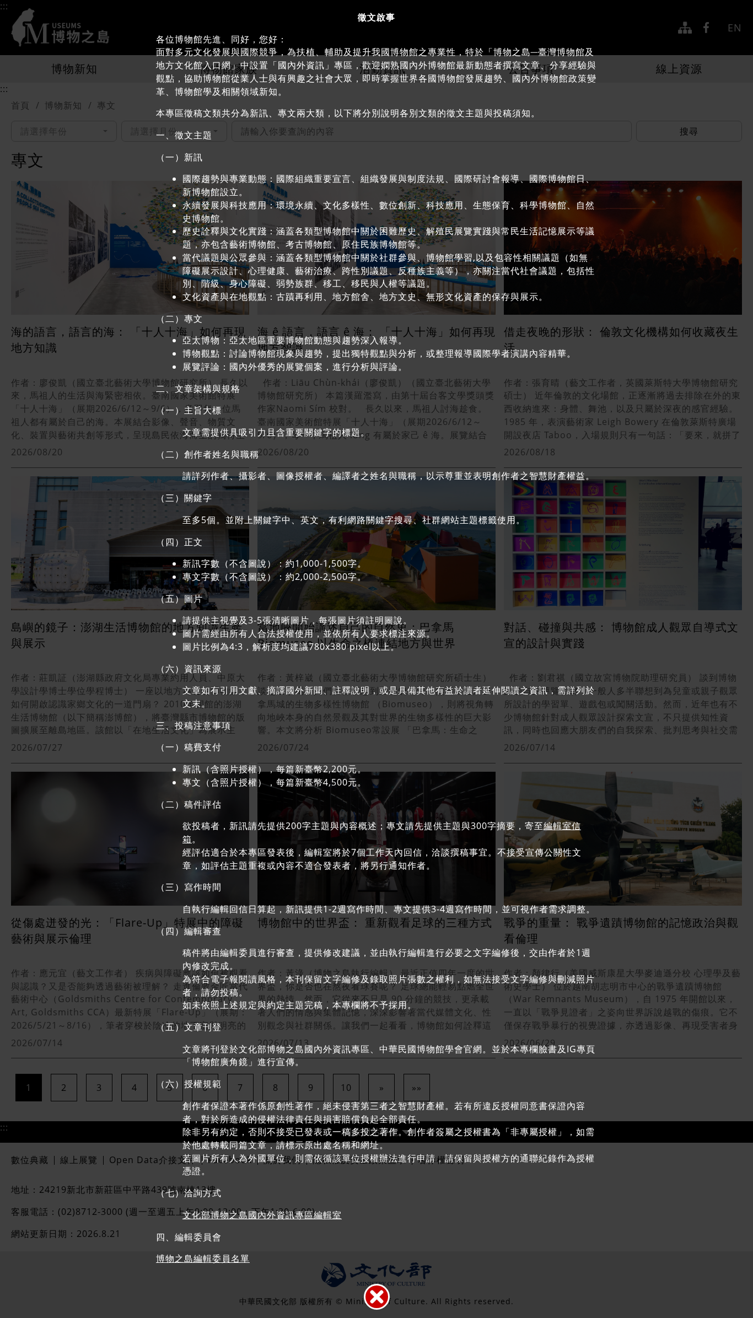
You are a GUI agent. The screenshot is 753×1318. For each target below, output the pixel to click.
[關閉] (377, 1297)
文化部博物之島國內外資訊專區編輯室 (262, 1215)
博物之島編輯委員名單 (203, 1258)
